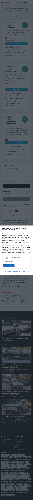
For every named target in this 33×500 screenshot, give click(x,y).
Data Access (16, 271)
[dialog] (16, 250)
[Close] (29, 228)
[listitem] (16, 258)
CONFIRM (9, 265)
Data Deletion (7, 271)
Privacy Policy (25, 271)
